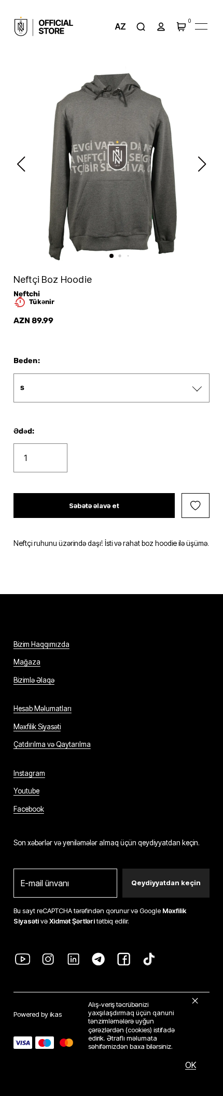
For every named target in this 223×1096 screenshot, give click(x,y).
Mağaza (26, 662)
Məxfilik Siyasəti (37, 727)
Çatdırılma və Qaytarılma (52, 744)
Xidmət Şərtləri (72, 921)
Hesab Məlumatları (42, 708)
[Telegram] (98, 959)
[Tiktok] (149, 959)
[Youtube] (22, 959)
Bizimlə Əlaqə (33, 680)
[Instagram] (48, 959)
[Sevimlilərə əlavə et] (196, 505)
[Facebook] (124, 959)
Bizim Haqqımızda (41, 644)
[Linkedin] (73, 959)
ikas (56, 1014)
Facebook (28, 809)
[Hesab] (160, 26)
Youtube (26, 791)
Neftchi (26, 294)
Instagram (29, 773)
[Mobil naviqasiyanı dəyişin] (201, 26)
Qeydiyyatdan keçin (166, 882)
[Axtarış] (141, 26)
